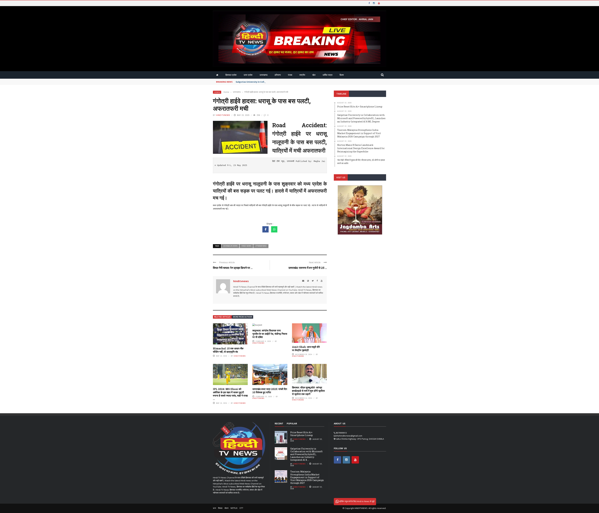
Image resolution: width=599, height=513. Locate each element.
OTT (241, 508)
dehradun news (230, 246)
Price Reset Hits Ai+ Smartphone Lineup (301, 434)
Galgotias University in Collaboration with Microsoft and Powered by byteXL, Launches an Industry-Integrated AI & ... (306, 454)
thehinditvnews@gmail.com (349, 435)
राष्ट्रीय (302, 74)
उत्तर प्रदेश (248, 74)
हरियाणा (278, 74)
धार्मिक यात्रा (327, 74)
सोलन (226, 508)
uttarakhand (261, 246)
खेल (313, 74)
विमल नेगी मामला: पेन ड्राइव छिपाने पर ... (233, 268)
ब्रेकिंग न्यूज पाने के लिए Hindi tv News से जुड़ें (356, 501)
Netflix (234, 508)
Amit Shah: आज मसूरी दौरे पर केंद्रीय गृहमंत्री (306, 348)
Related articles (222, 317)
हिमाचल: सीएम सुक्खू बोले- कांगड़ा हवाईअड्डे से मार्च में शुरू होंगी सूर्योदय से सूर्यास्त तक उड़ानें (308, 391)
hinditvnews (223, 115)
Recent (279, 423)
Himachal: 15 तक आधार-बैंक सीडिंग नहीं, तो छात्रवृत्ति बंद (228, 350)
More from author (242, 317)
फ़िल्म (342, 74)
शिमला (220, 508)
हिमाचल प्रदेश (230, 74)
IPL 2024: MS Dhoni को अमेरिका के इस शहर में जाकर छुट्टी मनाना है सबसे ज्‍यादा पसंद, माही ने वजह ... (230, 393)
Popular (292, 423)
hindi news (246, 246)
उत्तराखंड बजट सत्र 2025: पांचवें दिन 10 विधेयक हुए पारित (269, 390)
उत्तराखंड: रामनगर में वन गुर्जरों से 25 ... (307, 268)
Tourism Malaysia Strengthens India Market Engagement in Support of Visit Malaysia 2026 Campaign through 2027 (307, 477)
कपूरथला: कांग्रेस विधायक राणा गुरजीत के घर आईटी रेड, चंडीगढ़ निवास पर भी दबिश (269, 334)
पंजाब (290, 74)
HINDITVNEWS (361, 508)
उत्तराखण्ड (264, 74)
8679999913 (341, 432)
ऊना (214, 508)
